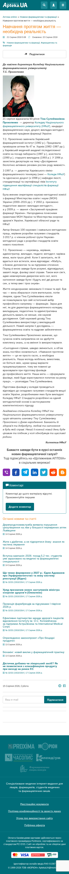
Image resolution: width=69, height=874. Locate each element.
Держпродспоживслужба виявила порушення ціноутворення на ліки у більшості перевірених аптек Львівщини (34, 527)
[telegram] (25, 472)
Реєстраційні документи (34, 804)
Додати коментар (20, 506)
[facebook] (16, 472)
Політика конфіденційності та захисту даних (34, 811)
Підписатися (55, 699)
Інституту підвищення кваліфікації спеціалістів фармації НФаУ (31, 185)
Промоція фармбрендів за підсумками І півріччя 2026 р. (32, 605)
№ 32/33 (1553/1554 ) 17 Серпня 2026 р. (24, 582)
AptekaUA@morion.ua (50, 867)
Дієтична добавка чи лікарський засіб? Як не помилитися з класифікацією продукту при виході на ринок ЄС (30, 666)
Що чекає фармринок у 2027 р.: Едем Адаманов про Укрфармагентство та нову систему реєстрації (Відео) (34, 575)
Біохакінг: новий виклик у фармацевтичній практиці (33, 652)
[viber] (6, 472)
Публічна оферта (34, 825)
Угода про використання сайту (34, 818)
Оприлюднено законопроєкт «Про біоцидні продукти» (28, 639)
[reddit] (53, 472)
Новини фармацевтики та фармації (23, 43)
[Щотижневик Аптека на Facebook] (64, 686)
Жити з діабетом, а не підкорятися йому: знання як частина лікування (33, 543)
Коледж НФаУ (55, 174)
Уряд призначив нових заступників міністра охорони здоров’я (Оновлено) (31, 591)
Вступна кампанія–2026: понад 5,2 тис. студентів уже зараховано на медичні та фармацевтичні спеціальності (32, 558)
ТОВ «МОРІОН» (30, 867)
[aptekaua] (62, 472)
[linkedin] (34, 472)
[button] (44, 5)
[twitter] (43, 472)
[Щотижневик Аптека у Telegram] (60, 686)
